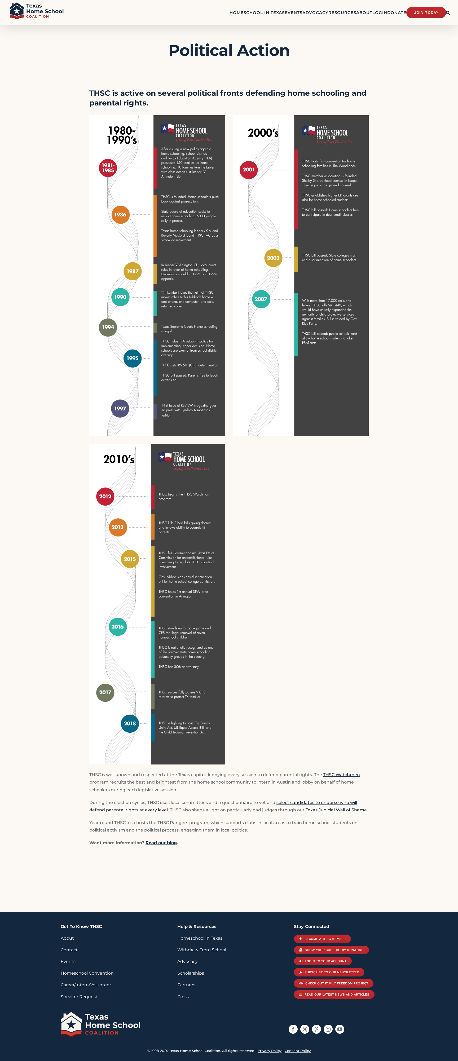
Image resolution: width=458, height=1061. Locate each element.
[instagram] (328, 1029)
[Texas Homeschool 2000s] (301, 118)
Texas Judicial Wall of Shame (336, 809)
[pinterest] (316, 1029)
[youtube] (339, 1029)
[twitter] (304, 1029)
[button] (448, 12)
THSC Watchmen (341, 774)
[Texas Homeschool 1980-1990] (157, 118)
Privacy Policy (269, 1051)
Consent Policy (298, 1051)
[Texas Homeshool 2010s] (157, 447)
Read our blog (161, 842)
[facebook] (293, 1029)
